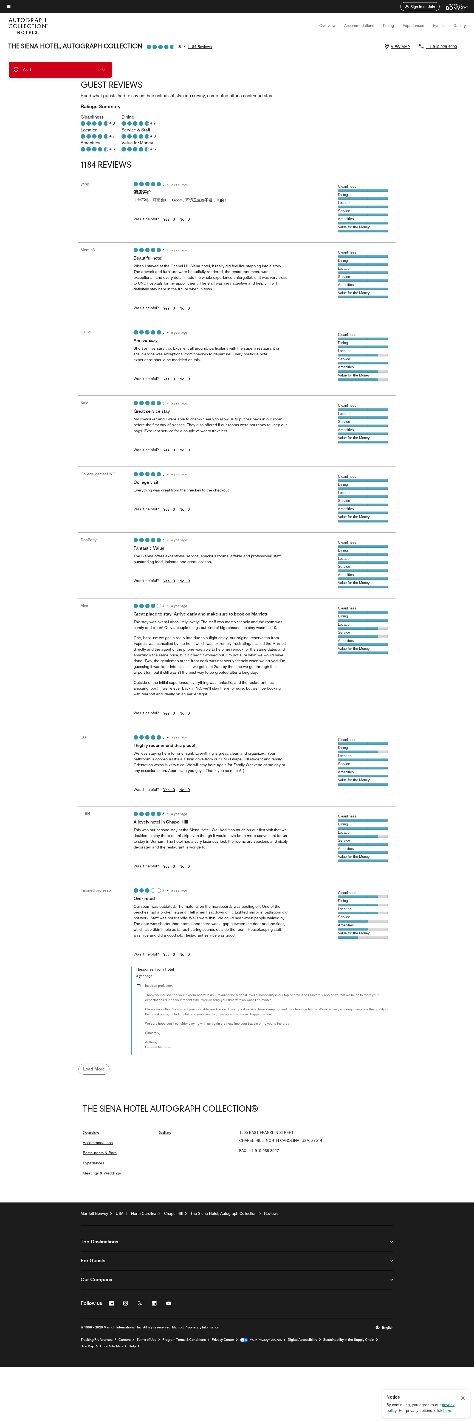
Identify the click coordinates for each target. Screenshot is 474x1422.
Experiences (413, 25)
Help (132, 1346)
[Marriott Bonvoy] (453, 6)
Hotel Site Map (111, 1346)
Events (439, 25)
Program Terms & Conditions (184, 1340)
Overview (327, 25)
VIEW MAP (400, 46)
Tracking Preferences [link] (96, 1340)
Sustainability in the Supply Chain (348, 1340)
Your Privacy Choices (265, 1340)
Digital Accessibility (302, 1340)
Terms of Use (146, 1340)
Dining (388, 25)
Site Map (87, 1346)
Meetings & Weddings (102, 1173)
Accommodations (359, 25)
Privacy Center (223, 1340)
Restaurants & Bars (100, 1153)
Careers (125, 1340)
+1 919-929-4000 (441, 46)
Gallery (459, 25)
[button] (420, 6)
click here (442, 1410)
